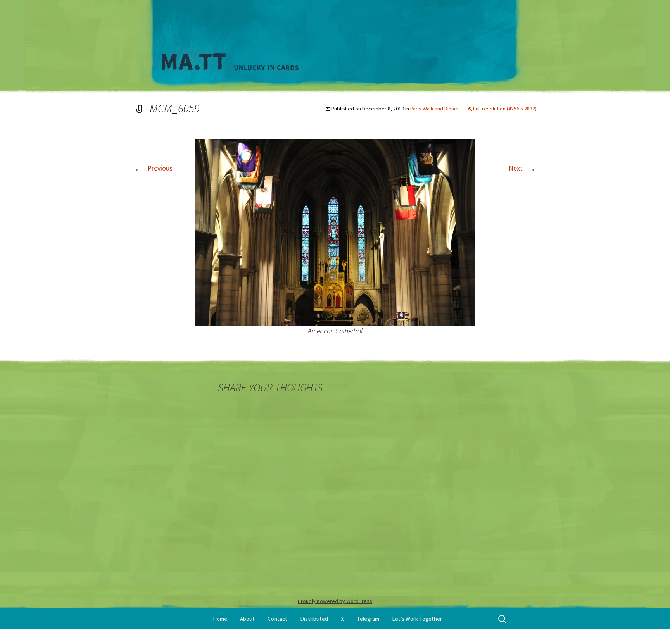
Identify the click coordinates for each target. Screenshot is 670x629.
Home (220, 618)
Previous (153, 168)
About (247, 618)
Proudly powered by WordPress (335, 601)
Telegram (368, 618)
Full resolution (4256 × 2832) (505, 108)
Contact (277, 618)
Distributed (314, 618)
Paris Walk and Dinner (434, 108)
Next (523, 168)
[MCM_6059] (335, 231)
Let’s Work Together (417, 618)
